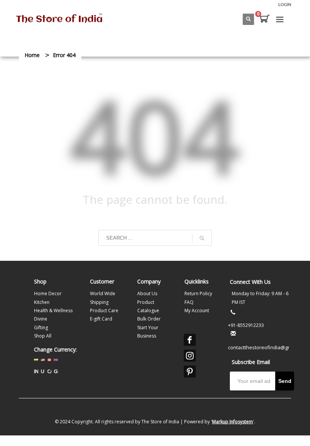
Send (284, 381)
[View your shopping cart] (264, 19)
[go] (202, 238)
